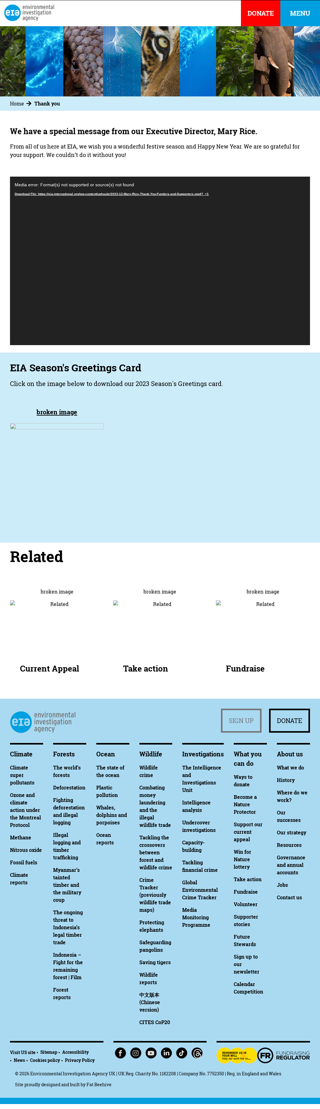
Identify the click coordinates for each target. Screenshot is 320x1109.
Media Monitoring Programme (196, 917)
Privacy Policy (80, 1060)
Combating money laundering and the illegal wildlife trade (155, 806)
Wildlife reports (148, 978)
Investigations (203, 754)
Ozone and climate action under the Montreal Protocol (25, 810)
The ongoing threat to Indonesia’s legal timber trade (68, 927)
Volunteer (246, 904)
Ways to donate (243, 781)
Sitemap (48, 1052)
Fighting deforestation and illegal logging (69, 811)
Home (17, 103)
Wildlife (150, 754)
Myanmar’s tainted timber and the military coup (67, 885)
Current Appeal (49, 668)
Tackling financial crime (200, 866)
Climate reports (19, 879)
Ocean (105, 754)
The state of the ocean (110, 771)
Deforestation (69, 787)
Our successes (289, 816)
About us (290, 754)
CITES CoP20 (154, 1022)
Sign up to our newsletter (246, 964)
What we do (290, 767)
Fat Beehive (99, 1084)
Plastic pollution (107, 791)
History (286, 780)
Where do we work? (292, 796)
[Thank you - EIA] (29, 12)
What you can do (248, 759)
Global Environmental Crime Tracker (200, 890)
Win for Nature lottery (242, 859)
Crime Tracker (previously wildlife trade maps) (155, 895)
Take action (145, 668)
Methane (20, 837)
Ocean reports (105, 839)
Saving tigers (155, 962)
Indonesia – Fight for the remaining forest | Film (68, 966)
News (19, 1060)
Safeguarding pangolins (155, 946)
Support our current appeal (248, 832)
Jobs (282, 885)
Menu (300, 13)
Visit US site (22, 1052)
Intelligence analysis (196, 806)
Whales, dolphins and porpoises (111, 815)
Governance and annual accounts (291, 865)
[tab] (21, 103)
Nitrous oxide (26, 850)
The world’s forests (67, 771)
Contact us (289, 897)
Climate (21, 754)
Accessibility (75, 1052)
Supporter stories (246, 920)
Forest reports (62, 993)
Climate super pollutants (22, 775)
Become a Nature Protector (245, 804)
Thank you (47, 103)
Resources (289, 845)
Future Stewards (245, 940)
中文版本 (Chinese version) (149, 1002)
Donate (289, 720)
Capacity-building (193, 846)
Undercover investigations (199, 826)
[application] (160, 261)
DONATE (261, 13)
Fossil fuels (23, 862)
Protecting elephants (151, 926)
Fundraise (245, 668)
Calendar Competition (248, 988)
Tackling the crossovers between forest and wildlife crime (155, 852)
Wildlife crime (148, 771)
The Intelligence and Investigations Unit (201, 779)
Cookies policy (45, 1060)
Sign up (241, 720)
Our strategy (291, 832)
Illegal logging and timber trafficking (67, 846)
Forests (64, 754)
